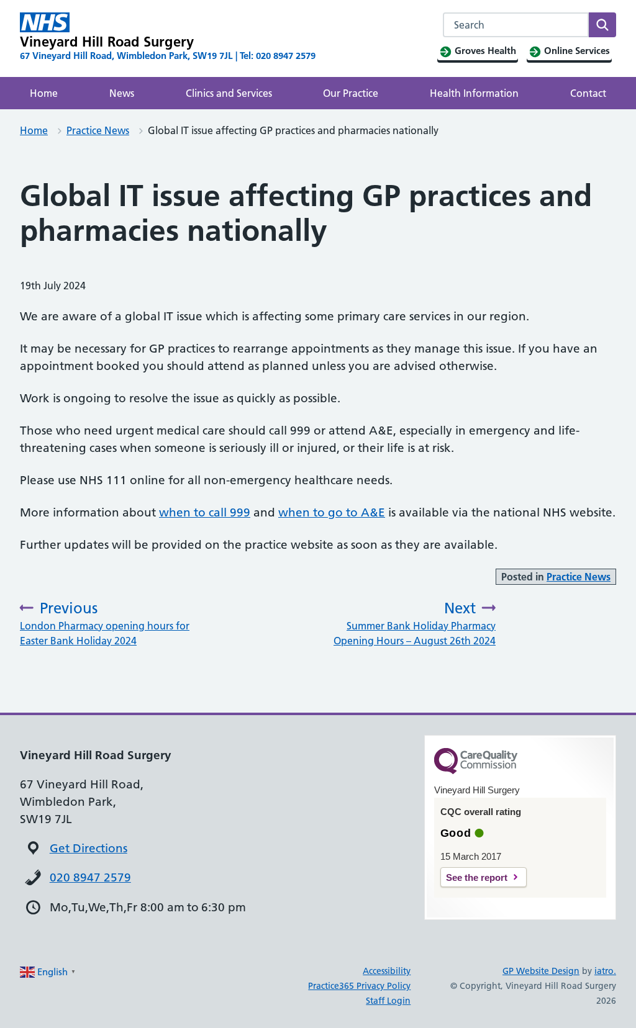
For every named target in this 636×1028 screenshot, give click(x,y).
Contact (588, 93)
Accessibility (387, 970)
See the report (476, 877)
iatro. (605, 970)
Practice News (97, 130)
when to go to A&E (331, 512)
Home (44, 93)
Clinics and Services (229, 93)
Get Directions (88, 848)
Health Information (474, 93)
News (121, 93)
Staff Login (388, 1000)
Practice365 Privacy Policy (359, 985)
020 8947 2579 (90, 877)
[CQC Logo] (475, 771)
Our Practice (350, 93)
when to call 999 (204, 512)
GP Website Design (540, 970)
